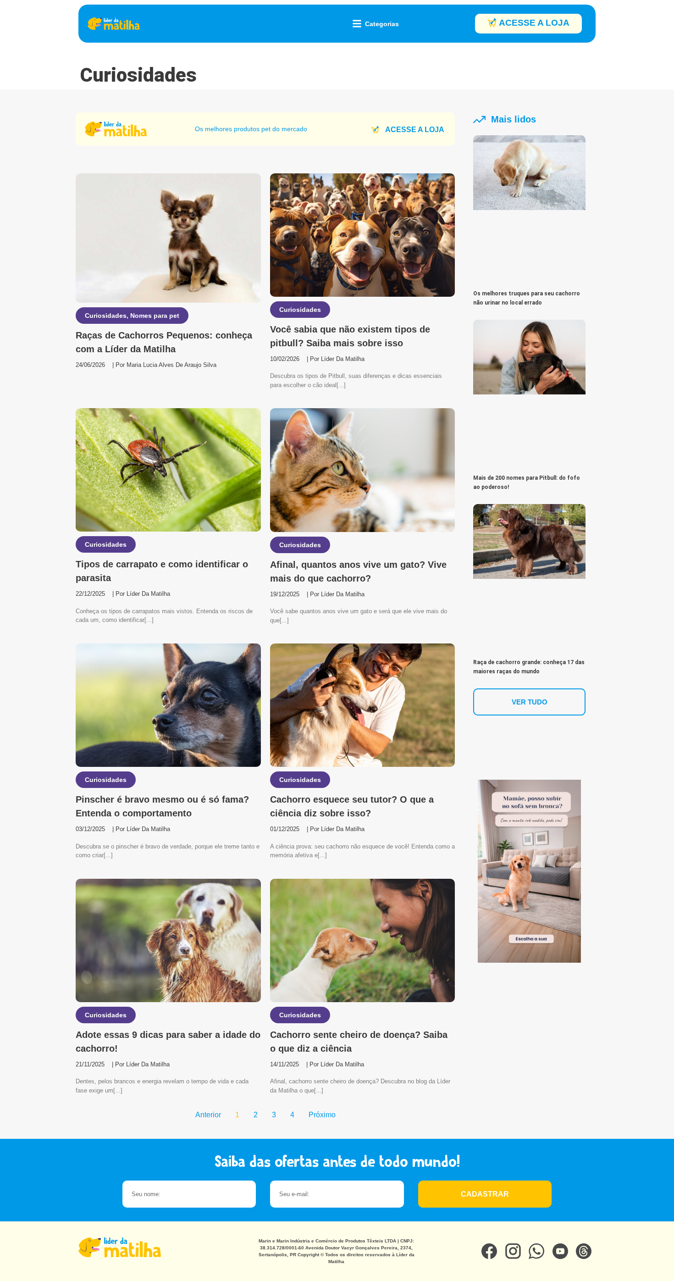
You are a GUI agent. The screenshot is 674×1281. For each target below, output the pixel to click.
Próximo (322, 1115)
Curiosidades (106, 315)
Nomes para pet (154, 315)
